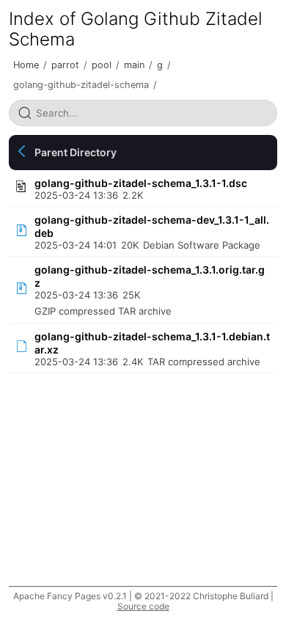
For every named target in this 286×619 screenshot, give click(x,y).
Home (26, 64)
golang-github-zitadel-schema (81, 84)
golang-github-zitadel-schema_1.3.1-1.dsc (140, 183)
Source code (143, 606)
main (134, 64)
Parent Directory (75, 152)
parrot (65, 64)
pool (101, 64)
